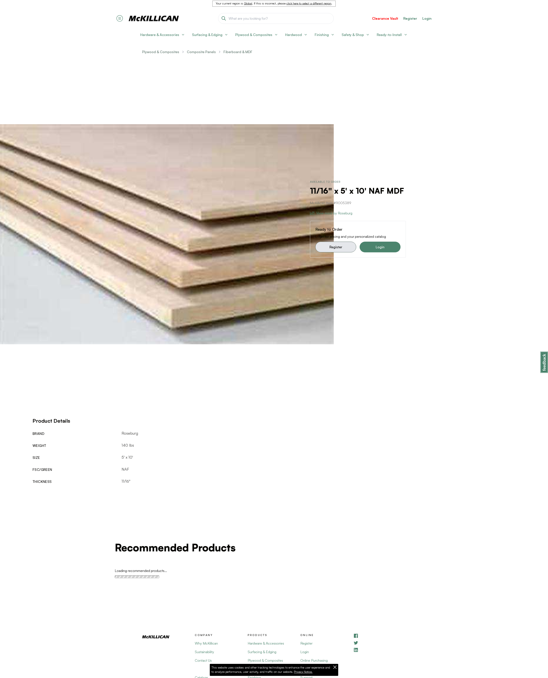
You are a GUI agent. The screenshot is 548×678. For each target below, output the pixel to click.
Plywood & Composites (160, 52)
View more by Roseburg (334, 213)
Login (427, 18)
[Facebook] (379, 635)
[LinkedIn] (379, 650)
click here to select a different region (308, 3)
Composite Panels (201, 52)
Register (335, 247)
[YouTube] (379, 642)
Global (248, 3)
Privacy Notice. (303, 672)
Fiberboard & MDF (237, 52)
